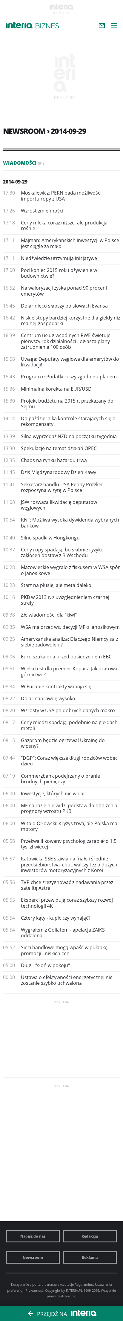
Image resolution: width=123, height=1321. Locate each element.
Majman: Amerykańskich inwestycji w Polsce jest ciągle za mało (70, 243)
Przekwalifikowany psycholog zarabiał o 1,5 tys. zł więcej (68, 844)
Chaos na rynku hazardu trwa (54, 460)
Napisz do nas (32, 1236)
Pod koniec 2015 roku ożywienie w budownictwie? (59, 273)
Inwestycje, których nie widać (53, 793)
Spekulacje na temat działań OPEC (59, 448)
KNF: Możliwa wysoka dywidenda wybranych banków (70, 522)
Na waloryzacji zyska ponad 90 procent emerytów (64, 291)
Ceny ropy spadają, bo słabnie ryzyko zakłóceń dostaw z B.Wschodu (62, 552)
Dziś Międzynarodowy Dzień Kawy (58, 472)
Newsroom (33, 1257)
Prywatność (34, 1290)
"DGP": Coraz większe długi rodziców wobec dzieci (69, 761)
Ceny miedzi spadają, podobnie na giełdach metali (69, 725)
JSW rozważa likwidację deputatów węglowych (59, 505)
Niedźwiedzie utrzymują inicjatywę (59, 258)
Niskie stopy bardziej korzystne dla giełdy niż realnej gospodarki (70, 320)
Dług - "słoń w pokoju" (45, 965)
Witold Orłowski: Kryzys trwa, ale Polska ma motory (69, 826)
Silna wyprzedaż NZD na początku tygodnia (69, 436)
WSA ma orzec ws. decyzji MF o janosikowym (70, 627)
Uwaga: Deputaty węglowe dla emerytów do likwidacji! (70, 362)
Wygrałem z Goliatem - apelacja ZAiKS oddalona (63, 932)
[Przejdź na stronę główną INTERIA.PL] (19, 25)
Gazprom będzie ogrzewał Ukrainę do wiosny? (63, 743)
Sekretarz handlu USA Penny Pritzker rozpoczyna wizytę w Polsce (62, 487)
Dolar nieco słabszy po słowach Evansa (64, 305)
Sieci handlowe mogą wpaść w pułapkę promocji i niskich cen (64, 950)
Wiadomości (23, 163)
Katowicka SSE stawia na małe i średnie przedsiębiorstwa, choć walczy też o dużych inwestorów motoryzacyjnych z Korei (69, 864)
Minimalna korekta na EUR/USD (56, 389)
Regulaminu (84, 1284)
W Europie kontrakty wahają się (56, 686)
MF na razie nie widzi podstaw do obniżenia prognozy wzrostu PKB (69, 808)
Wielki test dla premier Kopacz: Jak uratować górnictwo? (70, 671)
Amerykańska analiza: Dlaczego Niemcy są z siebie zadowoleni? (69, 642)
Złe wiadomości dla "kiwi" (49, 614)
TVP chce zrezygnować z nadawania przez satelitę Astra (67, 885)
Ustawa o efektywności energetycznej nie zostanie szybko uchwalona (67, 980)
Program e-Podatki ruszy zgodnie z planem (69, 376)
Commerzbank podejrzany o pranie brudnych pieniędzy (60, 779)
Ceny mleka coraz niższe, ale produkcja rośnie (64, 225)
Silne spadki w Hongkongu (50, 537)
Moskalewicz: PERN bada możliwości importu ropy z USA (61, 195)
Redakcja (90, 1236)
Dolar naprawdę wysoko (48, 698)
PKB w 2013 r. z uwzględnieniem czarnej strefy (65, 600)
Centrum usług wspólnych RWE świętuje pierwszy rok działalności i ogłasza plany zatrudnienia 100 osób (65, 341)
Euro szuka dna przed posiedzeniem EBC (66, 656)
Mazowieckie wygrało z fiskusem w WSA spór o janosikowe (70, 570)
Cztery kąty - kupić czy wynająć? (55, 918)
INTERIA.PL (74, 1290)
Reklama (90, 1257)
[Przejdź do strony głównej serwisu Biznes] (47, 26)
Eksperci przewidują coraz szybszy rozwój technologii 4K (67, 903)
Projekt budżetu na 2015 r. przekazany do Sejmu (67, 403)
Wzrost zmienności (42, 210)
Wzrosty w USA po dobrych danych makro (68, 710)
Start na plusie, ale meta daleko (56, 585)
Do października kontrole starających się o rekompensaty (68, 421)
